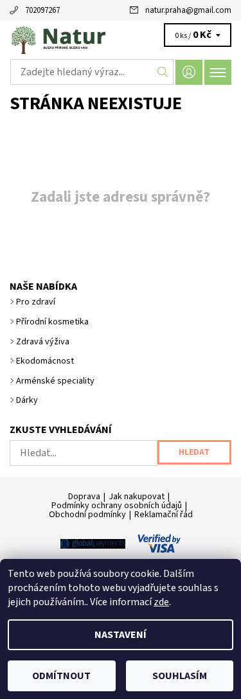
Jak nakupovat (137, 496)
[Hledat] (163, 72)
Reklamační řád (163, 514)
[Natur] (120, 37)
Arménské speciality (55, 381)
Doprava (84, 496)
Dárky (27, 400)
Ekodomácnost (45, 361)
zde (161, 602)
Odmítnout (61, 676)
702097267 (42, 10)
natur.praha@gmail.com (188, 10)
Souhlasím (179, 676)
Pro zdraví (35, 302)
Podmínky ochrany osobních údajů (116, 505)
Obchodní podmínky (87, 514)
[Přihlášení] (188, 72)
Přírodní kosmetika (52, 321)
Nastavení (120, 635)
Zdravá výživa (42, 341)
